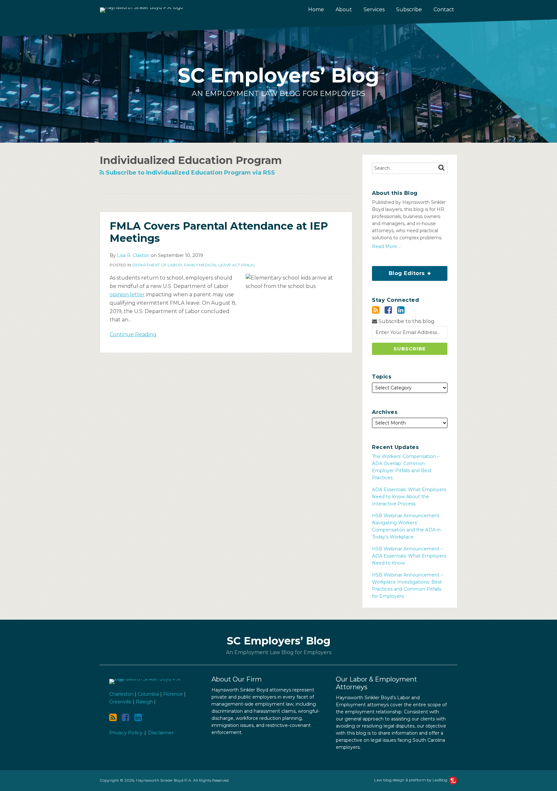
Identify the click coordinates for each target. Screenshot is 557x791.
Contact (444, 9)
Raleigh (144, 702)
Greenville (120, 702)
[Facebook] (388, 310)
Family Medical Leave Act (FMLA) (219, 264)
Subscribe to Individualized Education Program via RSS (189, 172)
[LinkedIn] (401, 310)
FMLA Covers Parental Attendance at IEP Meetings (219, 232)
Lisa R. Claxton (133, 255)
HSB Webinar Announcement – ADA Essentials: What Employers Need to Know (409, 556)
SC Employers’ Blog (278, 75)
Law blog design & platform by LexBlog (411, 779)
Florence (173, 694)
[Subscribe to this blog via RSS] (375, 310)
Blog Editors (399, 271)
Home (316, 9)
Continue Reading (133, 334)
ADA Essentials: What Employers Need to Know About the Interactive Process (409, 497)
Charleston (121, 694)
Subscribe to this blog (406, 321)
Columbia (148, 694)
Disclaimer (161, 732)
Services (374, 9)
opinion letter (127, 294)
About (344, 9)
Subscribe (409, 9)
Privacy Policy (125, 732)
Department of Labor (157, 264)
